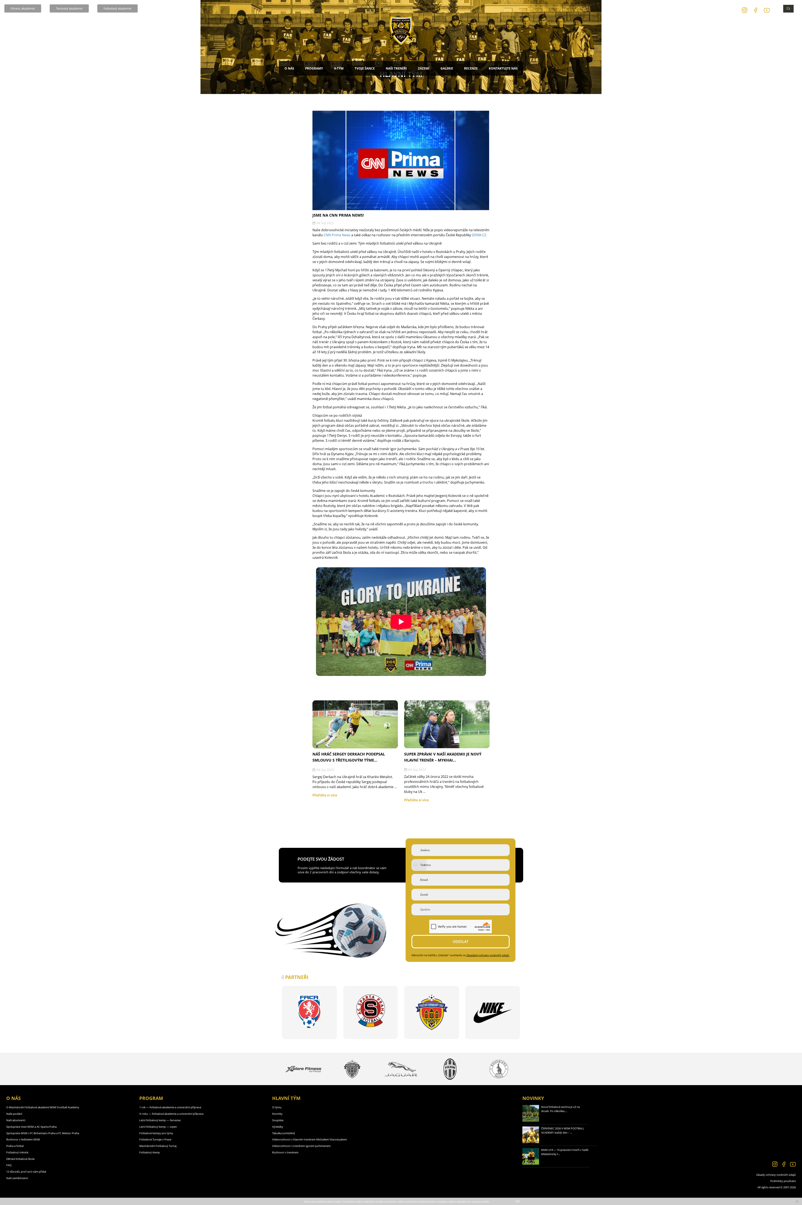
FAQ (8, 1165)
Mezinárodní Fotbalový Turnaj (157, 1146)
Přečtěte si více (324, 795)
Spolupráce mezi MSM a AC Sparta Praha (31, 1127)
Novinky (277, 1114)
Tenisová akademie (69, 8)
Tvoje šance (365, 68)
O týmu (277, 1107)
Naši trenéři (396, 68)
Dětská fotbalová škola (20, 1159)
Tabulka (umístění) (283, 1133)
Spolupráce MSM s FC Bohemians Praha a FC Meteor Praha (42, 1133)
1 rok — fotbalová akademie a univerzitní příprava (170, 1107)
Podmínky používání (783, 1181)
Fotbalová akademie (117, 8)
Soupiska (277, 1120)
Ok (517, 1201)
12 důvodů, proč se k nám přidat (26, 1171)
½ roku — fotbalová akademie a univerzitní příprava (171, 1114)
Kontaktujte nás (503, 68)
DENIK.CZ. (479, 235)
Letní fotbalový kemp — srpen (158, 1127)
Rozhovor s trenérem (285, 1152)
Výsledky (277, 1127)
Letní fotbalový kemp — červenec (160, 1120)
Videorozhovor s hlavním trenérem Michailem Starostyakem (309, 1139)
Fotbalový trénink (17, 1152)
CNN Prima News (337, 235)
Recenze (471, 68)
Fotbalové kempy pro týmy (156, 1133)
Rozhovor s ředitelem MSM (23, 1139)
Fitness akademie (23, 8)
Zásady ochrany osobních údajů (776, 1175)
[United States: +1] (419, 865)
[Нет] (797, 1201)
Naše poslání (14, 1114)
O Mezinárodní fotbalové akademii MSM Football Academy (42, 1107)
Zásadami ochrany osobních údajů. (488, 955)
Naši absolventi (15, 1120)
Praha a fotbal (15, 1146)
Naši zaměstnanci (17, 1178)
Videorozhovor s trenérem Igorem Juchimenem (301, 1146)
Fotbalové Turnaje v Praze (155, 1139)
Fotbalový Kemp (149, 1152)
